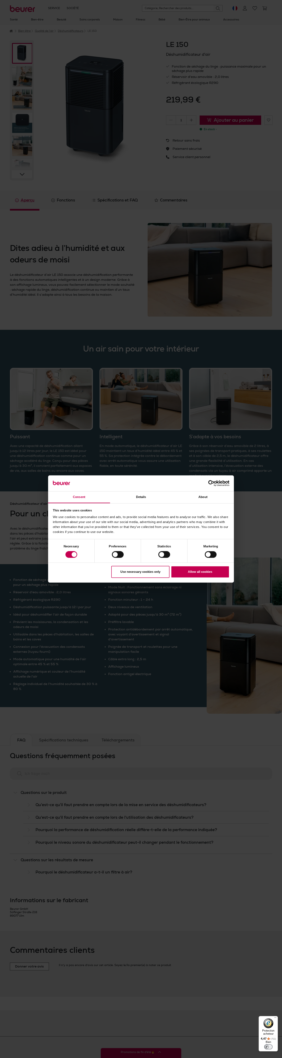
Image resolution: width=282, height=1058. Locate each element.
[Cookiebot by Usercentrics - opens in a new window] (211, 483)
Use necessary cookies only (140, 571)
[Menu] (275, 1018)
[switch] (118, 554)
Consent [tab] (79, 497)
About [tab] (202, 497)
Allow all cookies (200, 571)
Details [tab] (141, 497)
